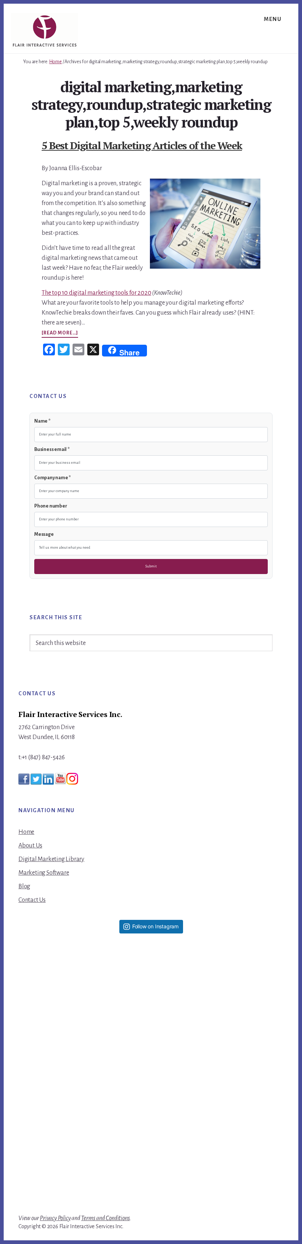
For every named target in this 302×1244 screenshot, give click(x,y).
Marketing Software (43, 873)
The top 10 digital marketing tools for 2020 (96, 293)
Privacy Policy (55, 1218)
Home (26, 832)
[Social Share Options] (92, 1065)
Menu (272, 19)
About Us (30, 845)
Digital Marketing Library (51, 859)
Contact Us (32, 900)
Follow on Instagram (155, 926)
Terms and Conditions (105, 1218)
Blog (24, 886)
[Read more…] (60, 333)
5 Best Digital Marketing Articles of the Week (142, 145)
